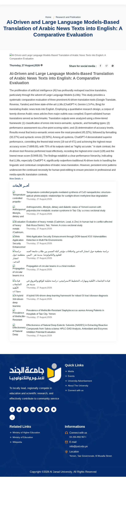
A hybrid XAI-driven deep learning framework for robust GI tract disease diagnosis (67, 295)
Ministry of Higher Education (26, 432)
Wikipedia (17, 442)
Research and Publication (68, 17)
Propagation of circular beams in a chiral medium (50, 266)
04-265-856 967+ (77, 437)
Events (71, 376)
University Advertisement (80, 381)
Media (71, 371)
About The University (78, 385)
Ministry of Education (23, 437)
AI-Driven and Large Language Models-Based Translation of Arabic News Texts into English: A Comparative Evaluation (62, 78)
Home (48, 17)
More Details (15, 178)
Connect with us (75, 390)
